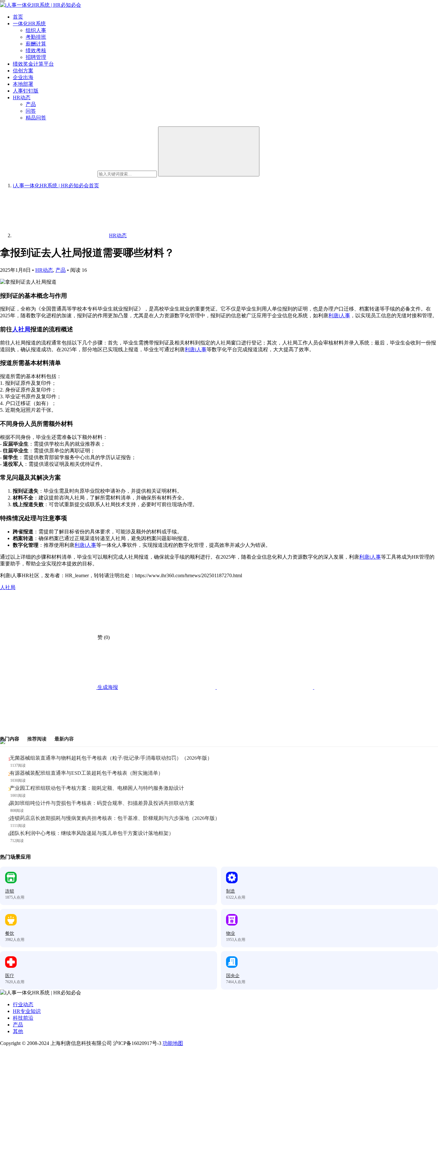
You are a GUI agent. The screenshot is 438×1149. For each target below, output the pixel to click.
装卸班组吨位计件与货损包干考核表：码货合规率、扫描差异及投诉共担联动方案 (102, 803)
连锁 (9, 891)
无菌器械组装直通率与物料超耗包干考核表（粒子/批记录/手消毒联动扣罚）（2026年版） (111, 758)
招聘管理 (36, 57)
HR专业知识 (27, 1011)
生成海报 (107, 687)
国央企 (233, 975)
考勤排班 (36, 37)
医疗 (9, 975)
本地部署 (23, 84)
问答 (31, 111)
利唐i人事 (339, 315)
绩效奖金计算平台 (33, 64)
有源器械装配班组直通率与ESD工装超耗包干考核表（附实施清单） (86, 773)
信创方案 (23, 70)
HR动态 (21, 97)
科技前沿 (23, 1018)
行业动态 (23, 1004)
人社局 (21, 329)
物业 (230, 933)
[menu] (2, 1)
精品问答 (36, 117)
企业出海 (23, 77)
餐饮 (9, 933)
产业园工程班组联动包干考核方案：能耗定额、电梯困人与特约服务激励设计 (97, 788)
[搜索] (208, 151)
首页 (18, 17)
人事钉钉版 (25, 90)
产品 (31, 104)
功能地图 (173, 1043)
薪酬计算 (36, 43)
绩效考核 (36, 50)
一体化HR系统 (29, 23)
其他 (18, 1031)
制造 (230, 891)
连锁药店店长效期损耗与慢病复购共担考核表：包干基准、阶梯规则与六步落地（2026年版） (115, 818)
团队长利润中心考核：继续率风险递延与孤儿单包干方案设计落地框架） (92, 833)
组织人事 (36, 30)
